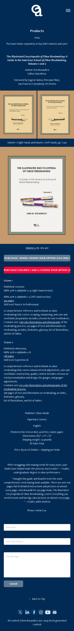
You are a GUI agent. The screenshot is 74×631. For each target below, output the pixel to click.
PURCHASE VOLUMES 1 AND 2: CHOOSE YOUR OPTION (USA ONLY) (37, 270)
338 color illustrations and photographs (39, 322)
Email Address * (11, 535)
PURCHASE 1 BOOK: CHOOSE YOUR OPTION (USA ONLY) (37, 258)
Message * (8, 549)
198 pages (9, 356)
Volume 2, (31, 247)
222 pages (9, 300)
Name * (7, 521)
